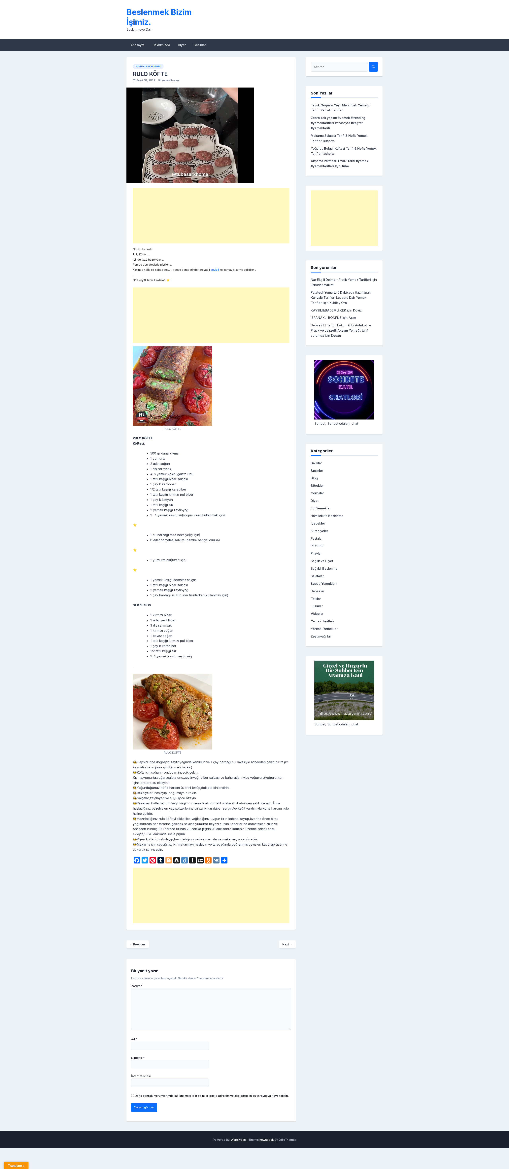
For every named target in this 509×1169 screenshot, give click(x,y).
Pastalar (317, 538)
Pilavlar (316, 553)
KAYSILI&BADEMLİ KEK (328, 310)
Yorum (137, 986)
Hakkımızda (161, 45)
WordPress (238, 1139)
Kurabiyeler (319, 531)
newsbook (266, 1139)
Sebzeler (317, 591)
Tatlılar (316, 599)
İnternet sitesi (141, 1076)
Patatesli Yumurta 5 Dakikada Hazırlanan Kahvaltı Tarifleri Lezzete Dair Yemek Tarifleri (341, 297)
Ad (134, 1039)
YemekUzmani (170, 80)
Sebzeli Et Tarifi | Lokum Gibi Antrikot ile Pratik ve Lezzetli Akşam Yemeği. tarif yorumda (341, 330)
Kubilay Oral (338, 303)
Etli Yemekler (321, 508)
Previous (138, 944)
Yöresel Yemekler (324, 629)
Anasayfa (137, 45)
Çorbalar (317, 493)
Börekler (317, 486)
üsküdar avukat (322, 285)
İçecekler (318, 523)
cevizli (215, 269)
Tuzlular (317, 606)
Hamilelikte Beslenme (327, 516)
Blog (314, 478)
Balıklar (316, 463)
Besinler (200, 45)
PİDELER (317, 546)
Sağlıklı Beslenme (148, 66)
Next (287, 944)
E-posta (138, 1057)
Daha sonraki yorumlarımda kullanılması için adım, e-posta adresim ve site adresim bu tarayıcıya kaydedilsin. (212, 1095)
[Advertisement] (211, 215)
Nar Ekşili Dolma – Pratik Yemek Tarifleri (341, 280)
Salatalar (317, 576)
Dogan (336, 336)
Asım (352, 318)
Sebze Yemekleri (324, 584)
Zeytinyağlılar (321, 636)
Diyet (182, 45)
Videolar (317, 614)
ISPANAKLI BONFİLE (326, 318)
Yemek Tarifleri (322, 621)
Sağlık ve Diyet (322, 561)
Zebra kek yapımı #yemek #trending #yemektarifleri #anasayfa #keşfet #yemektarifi (338, 123)
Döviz (357, 310)
